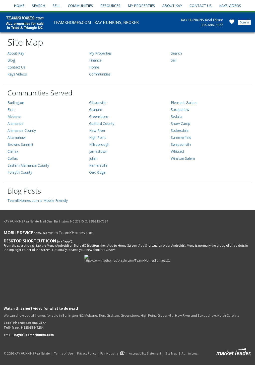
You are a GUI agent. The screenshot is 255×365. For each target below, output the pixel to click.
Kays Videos (230, 5)
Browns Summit (20, 144)
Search (38, 5)
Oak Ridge (97, 172)
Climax (12, 151)
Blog (11, 60)
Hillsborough (99, 144)
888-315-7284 (98, 221)
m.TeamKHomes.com (73, 232)
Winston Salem (183, 158)
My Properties (141, 5)
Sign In (244, 22)
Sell (57, 5)
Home (19, 5)
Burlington (15, 102)
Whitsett (177, 151)
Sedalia (176, 116)
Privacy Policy (86, 354)
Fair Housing (109, 353)
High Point (97, 137)
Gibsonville (97, 102)
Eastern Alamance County (28, 165)
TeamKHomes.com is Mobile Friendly (37, 200)
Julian (93, 158)
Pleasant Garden (184, 102)
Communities (80, 5)
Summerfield (181, 137)
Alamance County (21, 130)
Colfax (12, 158)
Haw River (97, 130)
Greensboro (98, 116)
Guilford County (101, 123)
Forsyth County (19, 172)
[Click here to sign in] (232, 23)
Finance (95, 60)
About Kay (172, 5)
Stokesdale (180, 130)
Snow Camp (180, 123)
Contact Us (201, 5)
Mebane (14, 116)
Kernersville (98, 165)
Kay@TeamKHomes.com (34, 334)
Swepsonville (181, 144)
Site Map (171, 354)
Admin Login (190, 354)
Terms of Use (63, 354)
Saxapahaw (180, 109)
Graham (95, 109)
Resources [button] (110, 5)
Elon (10, 109)
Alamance (15, 123)
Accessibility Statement (145, 354)
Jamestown (98, 151)
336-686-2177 (212, 24)
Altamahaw (16, 137)
